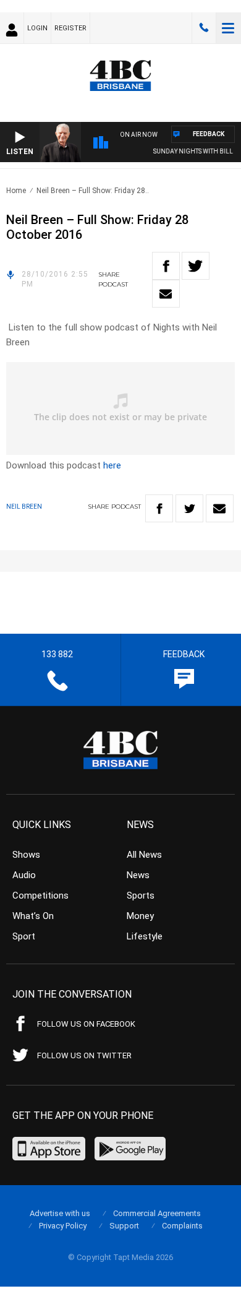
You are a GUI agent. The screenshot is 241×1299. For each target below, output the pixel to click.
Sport (23, 936)
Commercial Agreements (157, 1213)
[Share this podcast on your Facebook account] (166, 266)
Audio (24, 875)
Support (124, 1225)
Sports (140, 895)
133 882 (204, 27)
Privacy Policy (63, 1225)
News (138, 875)
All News (144, 854)
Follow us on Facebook (86, 1024)
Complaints (182, 1225)
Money (140, 915)
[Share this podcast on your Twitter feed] (195, 266)
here (112, 465)
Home (16, 190)
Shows (26, 854)
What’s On (33, 915)
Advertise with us (60, 1213)
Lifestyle (145, 936)
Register (70, 28)
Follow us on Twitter (84, 1055)
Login (37, 28)
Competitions (40, 895)
